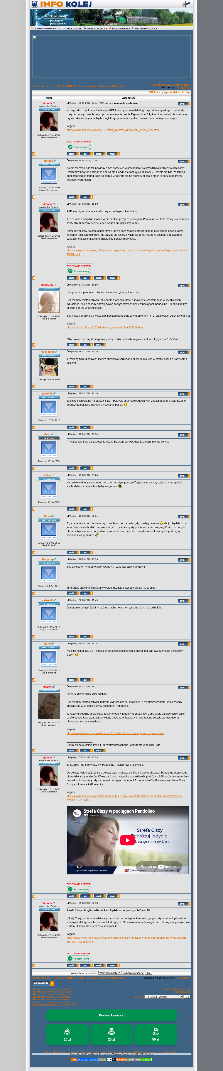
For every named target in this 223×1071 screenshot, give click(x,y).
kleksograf (47, 351)
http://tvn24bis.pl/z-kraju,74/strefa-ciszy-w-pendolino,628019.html (105, 327)
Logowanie (73, 1052)
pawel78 (47, 393)
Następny (186, 87)
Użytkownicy (125, 1052)
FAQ (97, 1052)
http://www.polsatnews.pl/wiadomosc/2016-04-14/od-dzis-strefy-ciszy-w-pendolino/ (115, 733)
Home (48, 1052)
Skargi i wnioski (87, 86)
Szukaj (165, 1052)
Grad (47, 434)
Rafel (47, 516)
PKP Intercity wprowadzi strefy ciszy (170, 92)
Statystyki (154, 1052)
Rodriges (47, 160)
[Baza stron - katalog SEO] (143, 1060)
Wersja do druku (182, 991)
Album (174, 1052)
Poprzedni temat (160, 85)
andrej (47, 475)
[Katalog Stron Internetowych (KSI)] (125, 1060)
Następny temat (181, 85)
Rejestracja (59, 1052)
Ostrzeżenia (140, 1052)
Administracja (108, 1052)
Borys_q (47, 559)
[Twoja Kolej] (97, 1060)
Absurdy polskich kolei (112, 86)
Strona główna (40, 86)
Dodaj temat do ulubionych (177, 989)
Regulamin (87, 1052)
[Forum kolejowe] (79, 1060)
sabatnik (47, 600)
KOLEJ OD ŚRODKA (63, 86)
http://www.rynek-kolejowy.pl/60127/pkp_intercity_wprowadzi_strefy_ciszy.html (113, 130)
